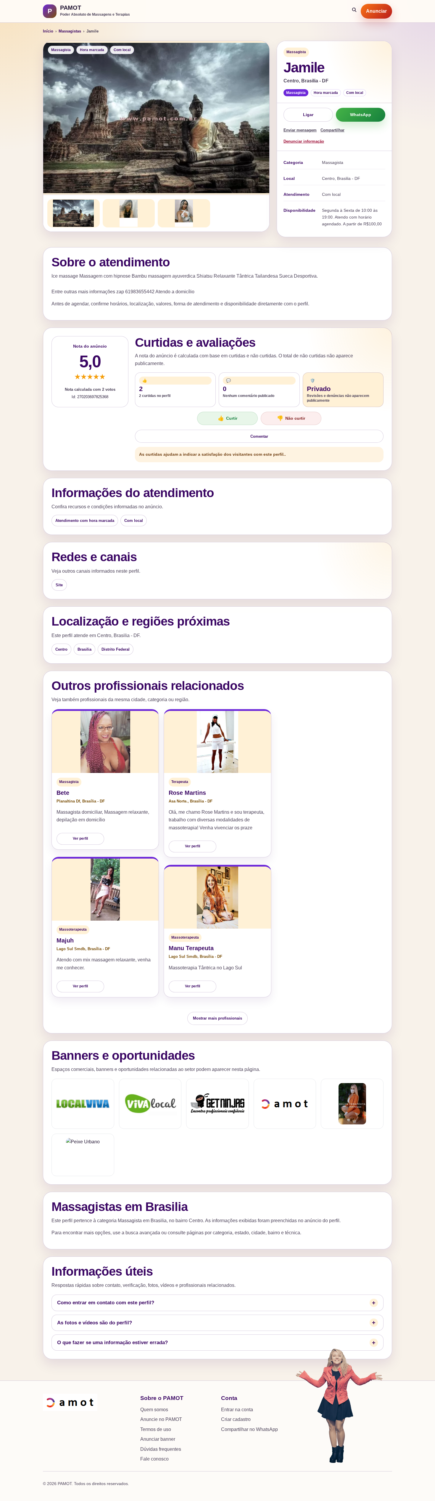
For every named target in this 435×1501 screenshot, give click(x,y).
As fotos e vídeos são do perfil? (94, 1323)
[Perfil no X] (352, 1104)
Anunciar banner (157, 1439)
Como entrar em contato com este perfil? (105, 1302)
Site (59, 585)
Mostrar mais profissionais (217, 1018)
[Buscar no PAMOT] (354, 11)
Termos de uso (155, 1429)
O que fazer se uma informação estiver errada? (112, 1342)
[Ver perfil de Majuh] (105, 890)
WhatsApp (360, 114)
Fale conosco (154, 1458)
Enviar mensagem (300, 130)
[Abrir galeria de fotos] (156, 118)
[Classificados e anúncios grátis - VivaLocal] (150, 1104)
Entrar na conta (237, 1409)
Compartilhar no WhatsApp (249, 1429)
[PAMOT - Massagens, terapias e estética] (285, 1104)
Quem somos (154, 1409)
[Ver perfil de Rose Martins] (217, 742)
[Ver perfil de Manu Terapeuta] (217, 898)
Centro (61, 649)
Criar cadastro (236, 1419)
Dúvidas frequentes (160, 1449)
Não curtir (291, 418)
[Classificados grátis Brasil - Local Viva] (82, 1104)
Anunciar (376, 11)
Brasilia (84, 649)
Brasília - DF (93, 801)
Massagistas (70, 31)
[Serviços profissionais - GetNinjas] (217, 1104)
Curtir (227, 418)
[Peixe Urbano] (82, 1155)
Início (48, 31)
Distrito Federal (116, 649)
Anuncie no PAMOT (161, 1419)
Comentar (259, 436)
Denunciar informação (303, 141)
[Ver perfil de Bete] (105, 742)
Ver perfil (80, 838)
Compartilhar (332, 130)
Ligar (308, 114)
